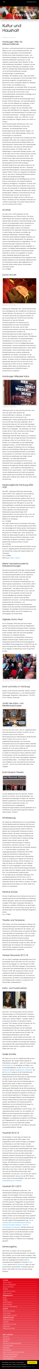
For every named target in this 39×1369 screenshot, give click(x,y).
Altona (5, 1280)
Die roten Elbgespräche (9, 1284)
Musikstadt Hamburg (9, 1311)
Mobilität (5, 1289)
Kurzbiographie (7, 1350)
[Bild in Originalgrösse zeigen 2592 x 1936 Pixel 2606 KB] (19, 679)
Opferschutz (6, 1326)
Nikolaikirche (9, 1065)
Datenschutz (6, 1339)
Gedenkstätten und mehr (10, 1315)
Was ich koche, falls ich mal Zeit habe (13, 1352)
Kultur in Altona (15, 558)
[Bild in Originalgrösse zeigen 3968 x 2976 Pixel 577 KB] (19, 405)
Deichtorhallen (26, 1067)
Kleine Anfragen (7, 1304)
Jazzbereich (21, 1264)
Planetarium (6, 1070)
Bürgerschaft (8, 1295)
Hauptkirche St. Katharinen (23, 1070)
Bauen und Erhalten (8, 1286)
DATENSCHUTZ (31, 2)
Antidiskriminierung (8, 1319)
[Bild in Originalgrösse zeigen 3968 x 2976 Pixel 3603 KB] (19, 718)
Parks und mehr (7, 1293)
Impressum (6, 1336)
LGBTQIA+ (6, 1322)
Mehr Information (30, 1366)
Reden (5, 1297)
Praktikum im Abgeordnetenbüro (12, 1343)
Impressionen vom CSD (9, 1324)
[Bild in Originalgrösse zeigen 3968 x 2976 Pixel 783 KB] (19, 303)
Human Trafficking (8, 1358)
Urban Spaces (7, 1313)
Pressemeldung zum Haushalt (11, 1180)
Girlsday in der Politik (9, 1328)
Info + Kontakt (8, 1334)
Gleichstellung (8, 1317)
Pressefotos (6, 1347)
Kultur (5, 1308)
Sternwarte (8, 1072)
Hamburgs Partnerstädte (10, 1356)
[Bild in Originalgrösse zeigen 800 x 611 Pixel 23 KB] (19, 1000)
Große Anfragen (7, 1302)
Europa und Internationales (10, 1354)
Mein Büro (6, 1341)
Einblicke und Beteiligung (10, 1306)
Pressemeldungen (8, 1345)
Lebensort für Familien (9, 1291)
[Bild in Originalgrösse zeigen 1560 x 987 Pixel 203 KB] (19, 783)
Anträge (5, 1300)
